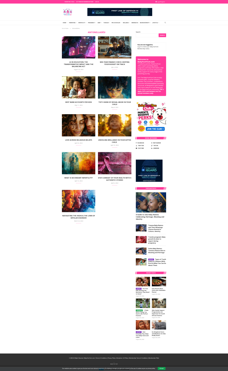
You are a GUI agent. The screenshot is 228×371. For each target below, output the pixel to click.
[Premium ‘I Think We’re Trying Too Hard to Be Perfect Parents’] (143, 303)
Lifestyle (155, 22)
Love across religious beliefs (78, 140)
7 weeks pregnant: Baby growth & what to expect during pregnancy (156, 240)
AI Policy (125, 358)
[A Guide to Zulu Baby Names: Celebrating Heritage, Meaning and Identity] (151, 202)
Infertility (81, 22)
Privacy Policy (111, 358)
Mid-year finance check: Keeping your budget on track (114, 63)
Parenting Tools (69, 1)
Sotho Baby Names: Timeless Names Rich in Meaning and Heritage (156, 251)
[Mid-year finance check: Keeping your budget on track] (114, 47)
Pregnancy (91, 22)
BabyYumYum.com (89, 358)
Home (64, 22)
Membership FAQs (153, 358)
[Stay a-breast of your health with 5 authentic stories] (114, 163)
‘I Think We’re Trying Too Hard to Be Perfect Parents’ (142, 312)
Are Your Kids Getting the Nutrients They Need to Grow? (142, 291)
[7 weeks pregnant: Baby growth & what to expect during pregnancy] (141, 239)
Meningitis (135, 22)
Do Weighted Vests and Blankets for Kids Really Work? (159, 333)
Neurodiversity (144, 22)
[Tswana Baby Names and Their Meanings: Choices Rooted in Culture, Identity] (141, 227)
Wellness (126, 22)
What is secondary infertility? (78, 178)
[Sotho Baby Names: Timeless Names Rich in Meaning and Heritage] (141, 251)
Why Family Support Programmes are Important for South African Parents (158, 312)
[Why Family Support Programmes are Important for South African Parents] (159, 303)
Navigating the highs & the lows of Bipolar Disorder (78, 217)
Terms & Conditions (101, 358)
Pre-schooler (116, 22)
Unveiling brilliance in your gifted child (114, 141)
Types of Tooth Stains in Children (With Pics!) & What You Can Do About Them (157, 262)
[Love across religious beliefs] (78, 125)
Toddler (106, 22)
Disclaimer (119, 358)
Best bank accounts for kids (78, 102)
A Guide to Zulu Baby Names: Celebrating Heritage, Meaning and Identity (150, 217)
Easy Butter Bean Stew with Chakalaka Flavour (158, 290)
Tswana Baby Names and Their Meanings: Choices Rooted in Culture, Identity (155, 228)
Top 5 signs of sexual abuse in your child (115, 103)
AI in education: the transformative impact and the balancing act (78, 64)
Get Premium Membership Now (84, 1)
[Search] (165, 23)
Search (138, 32)
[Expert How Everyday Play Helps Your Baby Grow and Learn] (143, 325)
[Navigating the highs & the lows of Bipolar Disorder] (78, 201)
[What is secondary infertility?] (78, 163)
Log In (97, 1)
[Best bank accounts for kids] (78, 87)
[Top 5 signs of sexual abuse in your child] (114, 87)
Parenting (72, 22)
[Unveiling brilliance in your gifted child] (114, 125)
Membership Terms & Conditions (138, 358)
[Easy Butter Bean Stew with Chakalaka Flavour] (159, 281)
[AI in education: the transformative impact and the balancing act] (78, 47)
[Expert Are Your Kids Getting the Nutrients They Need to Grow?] (143, 281)
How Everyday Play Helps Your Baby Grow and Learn (142, 334)
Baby (99, 22)
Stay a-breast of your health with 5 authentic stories (114, 179)
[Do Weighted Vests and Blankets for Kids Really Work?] (159, 325)
